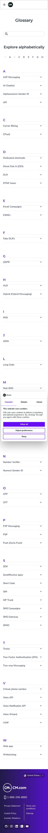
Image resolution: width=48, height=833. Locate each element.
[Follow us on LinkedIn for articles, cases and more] (16, 826)
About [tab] (39, 402)
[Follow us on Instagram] (11, 826)
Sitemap (29, 813)
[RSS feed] (21, 826)
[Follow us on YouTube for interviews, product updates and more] (27, 826)
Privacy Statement (12, 805)
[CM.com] (10, 4)
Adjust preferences (24, 430)
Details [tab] (24, 402)
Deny (24, 436)
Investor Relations (12, 818)
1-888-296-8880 (17, 797)
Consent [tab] (9, 402)
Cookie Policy (10, 813)
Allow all (24, 424)
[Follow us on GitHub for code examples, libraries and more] (6, 826)
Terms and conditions (30, 807)
